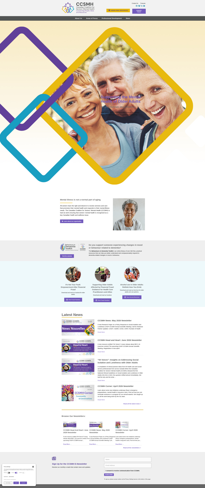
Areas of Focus (92, 18)
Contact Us (135, 3)
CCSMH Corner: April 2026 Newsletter (115, 386)
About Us (78, 18)
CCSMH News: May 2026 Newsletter (115, 320)
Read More (101, 332)
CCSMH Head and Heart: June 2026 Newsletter (120, 340)
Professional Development (112, 18)
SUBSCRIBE (109, 474)
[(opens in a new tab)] (78, 327)
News (128, 18)
